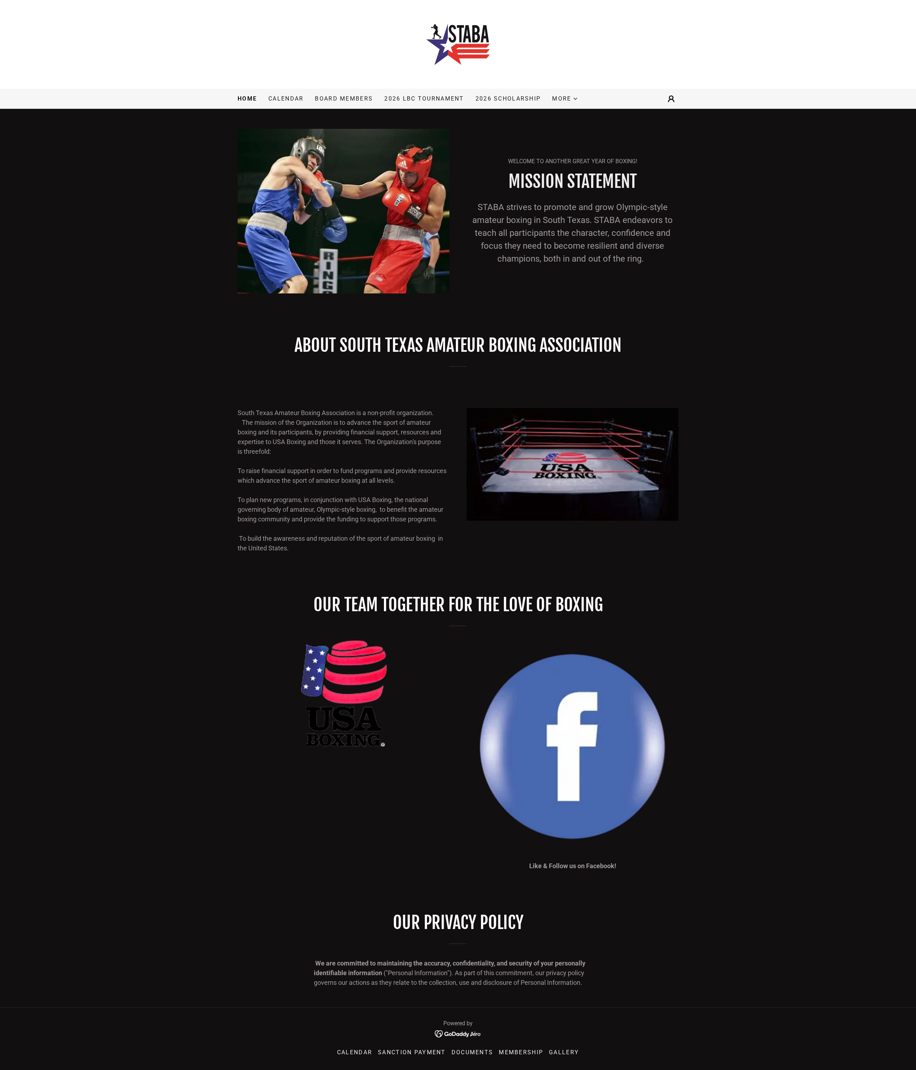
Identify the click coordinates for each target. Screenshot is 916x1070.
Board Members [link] (344, 98)
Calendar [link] (285, 98)
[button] (565, 98)
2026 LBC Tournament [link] (424, 98)
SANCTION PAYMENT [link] (412, 1052)
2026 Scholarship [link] (508, 98)
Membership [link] (521, 1052)
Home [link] (247, 98)
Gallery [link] (564, 1052)
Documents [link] (472, 1052)
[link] (458, 44)
